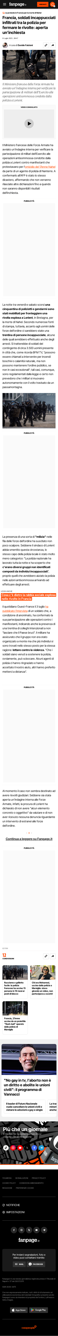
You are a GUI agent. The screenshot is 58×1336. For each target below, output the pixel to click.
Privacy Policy (39, 1178)
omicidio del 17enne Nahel (40, 166)
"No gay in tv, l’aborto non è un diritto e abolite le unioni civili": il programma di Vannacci (27, 1087)
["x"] (27, 1148)
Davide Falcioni (25, 45)
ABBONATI (42, 4)
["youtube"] (20, 1148)
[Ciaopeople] (29, 1327)
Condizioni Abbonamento (31, 1183)
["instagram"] (13, 1148)
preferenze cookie (25, 1188)
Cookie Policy (9, 1183)
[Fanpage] (29, 1240)
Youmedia (7, 1178)
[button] (53, 45)
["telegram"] (41, 1148)
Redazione (7, 1188)
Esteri (5, 948)
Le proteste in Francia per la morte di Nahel (23, 13)
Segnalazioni (21, 1178)
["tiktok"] (6, 1148)
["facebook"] (34, 1148)
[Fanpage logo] (17, 4)
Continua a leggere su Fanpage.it (29, 839)
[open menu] (3, 4)
